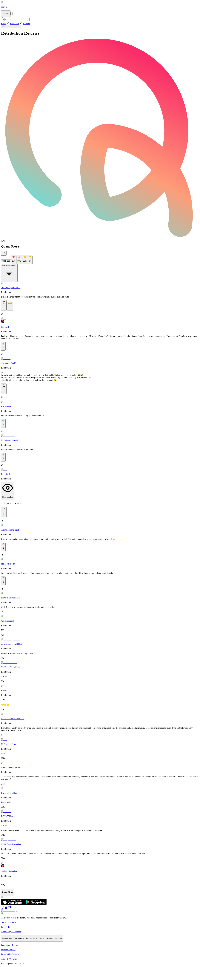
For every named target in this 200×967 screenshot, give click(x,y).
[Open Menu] (11, 13)
